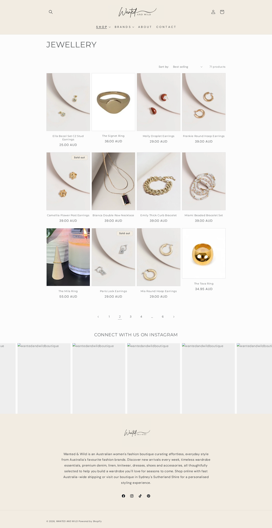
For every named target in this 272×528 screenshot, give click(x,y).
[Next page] (173, 316)
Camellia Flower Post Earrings (68, 215)
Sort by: (164, 66)
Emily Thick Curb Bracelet (158, 215)
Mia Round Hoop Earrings (159, 291)
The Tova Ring (204, 283)
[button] (50, 12)
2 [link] (120, 317)
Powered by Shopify (90, 521)
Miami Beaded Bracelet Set (204, 215)
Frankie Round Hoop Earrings (204, 136)
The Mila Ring (68, 291)
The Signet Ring (113, 135)
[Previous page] (98, 316)
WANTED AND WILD (67, 521)
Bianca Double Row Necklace (113, 215)
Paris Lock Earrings (113, 291)
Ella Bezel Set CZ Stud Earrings (68, 137)
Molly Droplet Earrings (158, 136)
